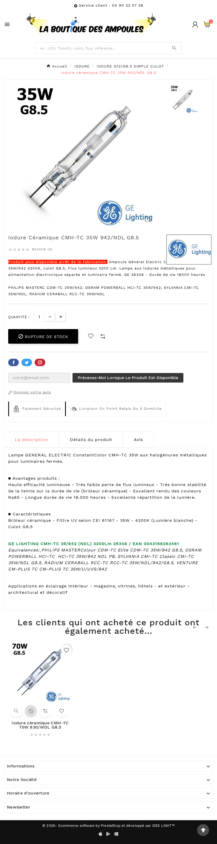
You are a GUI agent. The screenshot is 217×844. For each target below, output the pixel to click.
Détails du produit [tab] (91, 439)
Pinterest (40, 362)
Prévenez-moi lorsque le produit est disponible (128, 377)
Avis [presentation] (138, 439)
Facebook (13, 362)
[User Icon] (195, 24)
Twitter (26, 362)
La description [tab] (31, 439)
